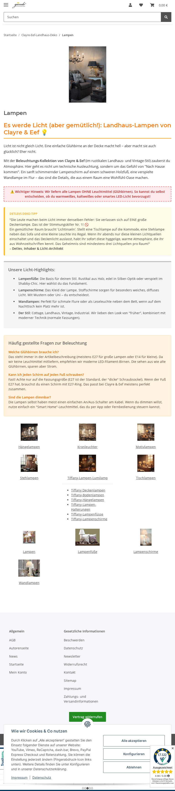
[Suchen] (166, 17)
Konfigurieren (134, 754)
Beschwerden (74, 640)
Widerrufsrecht (75, 664)
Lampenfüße (87, 551)
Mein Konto (18, 672)
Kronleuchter (87, 447)
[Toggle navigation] (6, 3)
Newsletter (72, 656)
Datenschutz (73, 648)
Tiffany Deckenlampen (88, 490)
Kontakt (69, 672)
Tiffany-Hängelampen (87, 500)
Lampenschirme (146, 551)
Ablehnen (134, 767)
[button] (130, 5)
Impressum (72, 688)
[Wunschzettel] (141, 5)
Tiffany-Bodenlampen (87, 495)
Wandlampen (29, 583)
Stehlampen (29, 478)
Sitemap (70, 680)
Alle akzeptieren (134, 741)
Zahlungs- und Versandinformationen (81, 698)
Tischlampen (146, 478)
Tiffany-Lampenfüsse (87, 514)
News (13, 656)
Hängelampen (29, 447)
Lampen (29, 551)
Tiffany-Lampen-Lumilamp (87, 478)
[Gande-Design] (19, 5)
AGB (12, 640)
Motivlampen (146, 447)
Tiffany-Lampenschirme (89, 519)
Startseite (16, 664)
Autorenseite (19, 648)
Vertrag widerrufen (87, 717)
